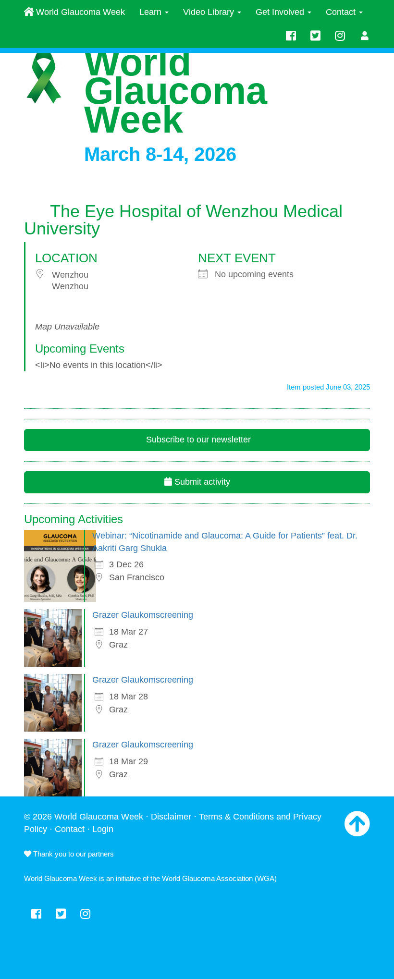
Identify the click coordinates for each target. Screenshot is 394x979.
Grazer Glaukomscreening (142, 615)
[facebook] (291, 36)
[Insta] (340, 36)
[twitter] (315, 36)
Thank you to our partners (72, 854)
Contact (342, 12)
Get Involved (281, 12)
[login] (365, 36)
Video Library (209, 12)
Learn (151, 12)
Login (102, 829)
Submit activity (201, 482)
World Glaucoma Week (79, 12)
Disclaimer (171, 816)
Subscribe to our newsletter (197, 439)
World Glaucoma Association (207, 878)
